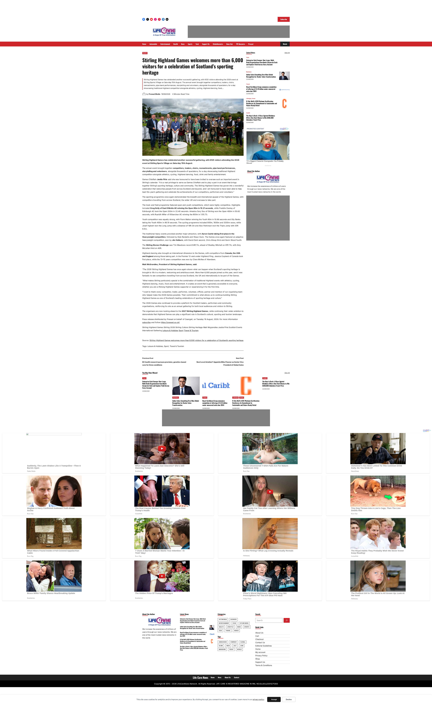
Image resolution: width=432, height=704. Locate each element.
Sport (181, 330)
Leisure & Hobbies (170, 330)
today (231, 649)
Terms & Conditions (263, 665)
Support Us (260, 662)
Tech (247, 57)
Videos (236, 630)
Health (248, 113)
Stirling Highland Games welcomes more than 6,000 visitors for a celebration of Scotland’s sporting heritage (196, 340)
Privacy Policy (261, 655)
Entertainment (224, 623)
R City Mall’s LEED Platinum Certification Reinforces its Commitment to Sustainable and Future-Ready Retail (261, 103)
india (228, 645)
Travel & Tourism (191, 330)
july (234, 645)
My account (260, 652)
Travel (248, 84)
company (233, 642)
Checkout (259, 639)
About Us (259, 633)
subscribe (146, 322)
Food (234, 623)
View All (287, 53)
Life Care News (200, 677)
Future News (244, 623)
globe (221, 645)
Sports (145, 53)
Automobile (223, 619)
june (241, 645)
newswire (222, 649)
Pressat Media (154, 94)
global (242, 642)
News (239, 627)
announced (223, 642)
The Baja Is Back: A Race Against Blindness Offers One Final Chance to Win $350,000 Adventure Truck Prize (260, 117)
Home (257, 649)
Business (248, 72)
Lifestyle (248, 98)
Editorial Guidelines (263, 646)
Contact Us (260, 642)
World (239, 649)
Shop (257, 659)
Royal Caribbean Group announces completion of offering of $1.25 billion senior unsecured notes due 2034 (261, 89)
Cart (257, 636)
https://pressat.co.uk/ (170, 322)
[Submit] (287, 620)
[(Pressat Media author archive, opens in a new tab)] (144, 95)
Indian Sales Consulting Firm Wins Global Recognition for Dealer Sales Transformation (261, 75)
